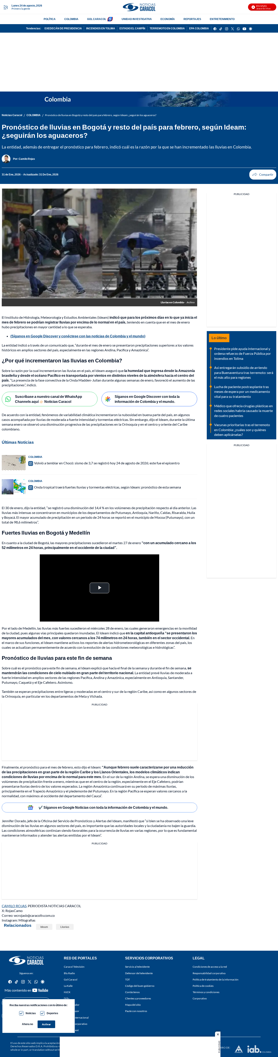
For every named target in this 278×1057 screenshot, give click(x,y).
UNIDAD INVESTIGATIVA (137, 19)
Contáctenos (132, 992)
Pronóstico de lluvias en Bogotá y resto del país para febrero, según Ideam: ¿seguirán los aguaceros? (100, 115)
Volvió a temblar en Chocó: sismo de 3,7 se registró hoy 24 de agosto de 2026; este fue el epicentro (107, 463)
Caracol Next (71, 1030)
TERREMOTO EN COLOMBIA (167, 28)
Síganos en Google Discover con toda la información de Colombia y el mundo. (147, 398)
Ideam (44, 927)
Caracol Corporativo (75, 1023)
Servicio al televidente (137, 967)
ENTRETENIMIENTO (222, 19)
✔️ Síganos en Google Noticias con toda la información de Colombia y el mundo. (103, 807)
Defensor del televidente (139, 973)
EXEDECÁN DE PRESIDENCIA (63, 28)
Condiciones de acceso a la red (210, 967)
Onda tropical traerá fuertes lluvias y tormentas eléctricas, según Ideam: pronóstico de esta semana (107, 487)
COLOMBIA (71, 19)
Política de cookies (203, 985)
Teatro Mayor (71, 1011)
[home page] (139, 7)
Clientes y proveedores (138, 998)
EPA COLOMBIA (199, 28)
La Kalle (68, 985)
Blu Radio (69, 973)
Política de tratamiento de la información (215, 979)
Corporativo (200, 998)
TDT (127, 979)
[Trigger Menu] (5, 7)
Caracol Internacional (76, 1017)
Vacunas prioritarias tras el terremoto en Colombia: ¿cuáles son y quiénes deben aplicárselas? (242, 430)
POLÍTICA (50, 19)
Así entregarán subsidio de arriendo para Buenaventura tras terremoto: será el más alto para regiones (243, 372)
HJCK (67, 992)
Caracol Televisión (74, 967)
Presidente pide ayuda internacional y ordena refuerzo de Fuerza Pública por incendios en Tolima (242, 353)
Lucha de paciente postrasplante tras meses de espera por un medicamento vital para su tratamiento (242, 391)
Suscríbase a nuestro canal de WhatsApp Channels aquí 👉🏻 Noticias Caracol (48, 398)
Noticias (31, 1013)
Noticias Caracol (12, 115)
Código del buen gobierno (139, 985)
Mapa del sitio (133, 1004)
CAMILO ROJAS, (14, 906)
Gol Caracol (70, 979)
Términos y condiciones (206, 992)
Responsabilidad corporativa (209, 973)
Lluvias (64, 927)
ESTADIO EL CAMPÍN (132, 28)
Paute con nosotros (136, 1011)
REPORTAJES (192, 19)
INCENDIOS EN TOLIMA (100, 28)
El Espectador (71, 1004)
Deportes (52, 1013)
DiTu (66, 998)
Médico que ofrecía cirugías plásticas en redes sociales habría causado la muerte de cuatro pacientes (243, 411)
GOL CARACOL (96, 19)
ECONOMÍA (168, 19)
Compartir (262, 175)
